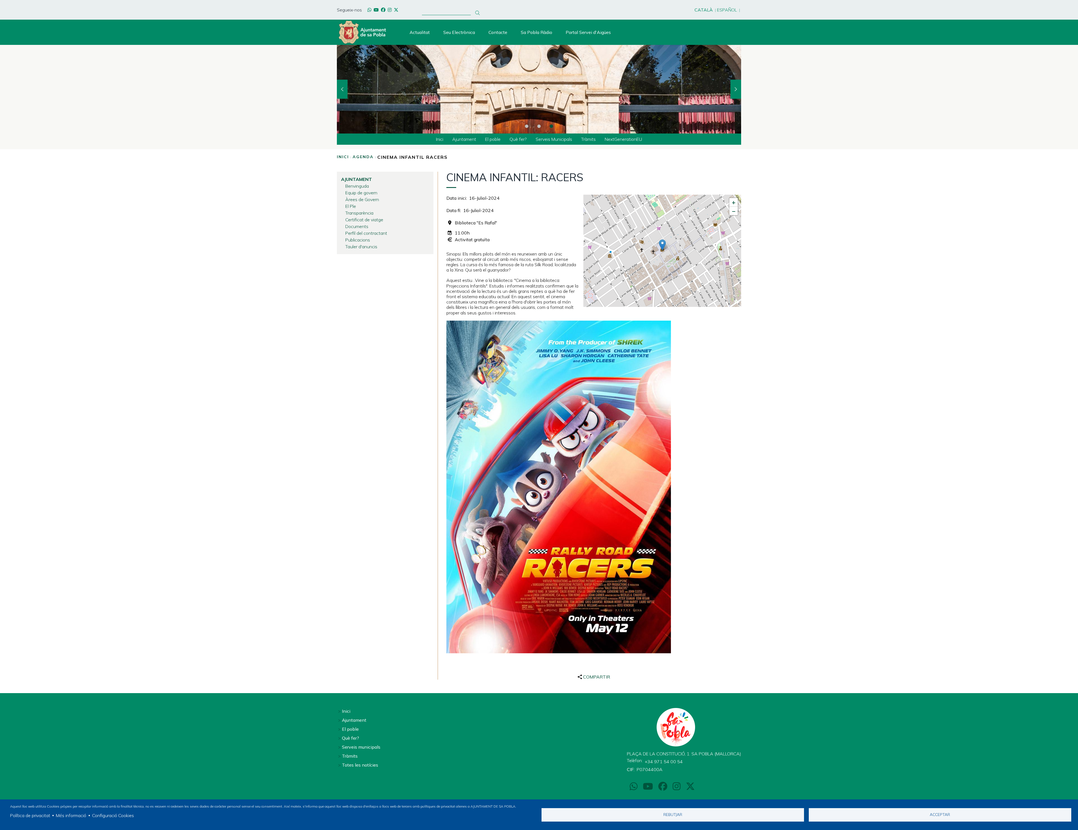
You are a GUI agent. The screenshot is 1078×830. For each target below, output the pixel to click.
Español (727, 10)
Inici (343, 156)
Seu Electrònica (459, 32)
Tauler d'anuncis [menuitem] (361, 246)
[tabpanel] (539, 89)
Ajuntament (354, 720)
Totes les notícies (360, 765)
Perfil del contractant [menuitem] (366, 233)
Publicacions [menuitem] (357, 240)
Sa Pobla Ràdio (536, 32)
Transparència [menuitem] (359, 213)
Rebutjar (672, 814)
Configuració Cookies (113, 815)
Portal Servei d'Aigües (588, 32)
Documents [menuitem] (356, 226)
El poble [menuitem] (493, 139)
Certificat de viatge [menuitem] (364, 219)
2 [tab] (539, 126)
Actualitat (420, 32)
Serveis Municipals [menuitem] (554, 139)
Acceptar (940, 814)
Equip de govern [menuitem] (361, 193)
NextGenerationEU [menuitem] (623, 139)
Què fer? (350, 738)
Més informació (71, 815)
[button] (662, 245)
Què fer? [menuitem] (518, 139)
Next (735, 89)
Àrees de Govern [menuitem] (362, 199)
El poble (350, 729)
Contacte (497, 32)
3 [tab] (551, 126)
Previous (342, 89)
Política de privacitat (30, 815)
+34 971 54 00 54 (664, 761)
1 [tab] (526, 126)
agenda (363, 156)
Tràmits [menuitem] (588, 139)
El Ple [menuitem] (350, 206)
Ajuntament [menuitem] (464, 139)
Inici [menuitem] (439, 139)
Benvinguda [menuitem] (357, 186)
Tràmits (350, 756)
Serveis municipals (361, 747)
